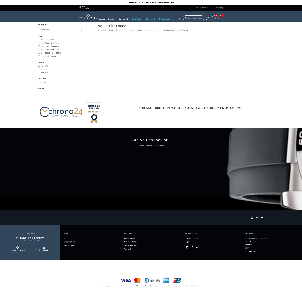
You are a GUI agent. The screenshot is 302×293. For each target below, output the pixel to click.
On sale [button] (45, 82)
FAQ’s (187, 242)
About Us (101, 19)
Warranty (219, 7)
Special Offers (69, 242)
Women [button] (45, 69)
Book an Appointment (193, 18)
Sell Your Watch (130, 242)
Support (177, 19)
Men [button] (44, 66)
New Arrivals (124, 19)
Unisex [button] (44, 72)
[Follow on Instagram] (252, 217)
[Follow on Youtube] (262, 217)
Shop (66, 238)
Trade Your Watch (131, 245)
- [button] (47, 40)
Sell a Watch (151, 19)
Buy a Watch (136, 19)
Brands (111, 19)
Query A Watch (130, 238)
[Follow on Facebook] (257, 217)
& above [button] (49, 56)
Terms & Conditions (192, 238)
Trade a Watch (164, 19)
